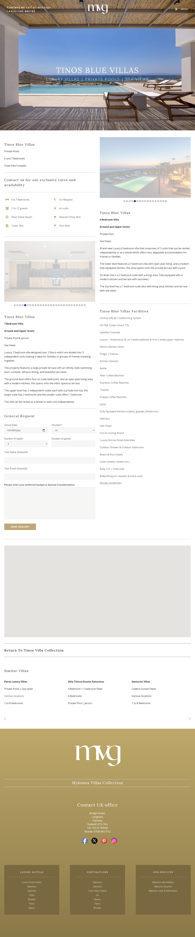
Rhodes (97, 907)
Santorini (97, 886)
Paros (97, 903)
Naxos (97, 899)
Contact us (16, 7)
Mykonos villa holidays (163, 882)
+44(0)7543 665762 (21, 11)
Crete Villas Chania (97, 890)
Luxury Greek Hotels (32, 882)
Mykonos (97, 882)
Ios (97, 895)
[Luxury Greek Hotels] (97, 9)
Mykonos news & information (163, 890)
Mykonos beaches (163, 886)
